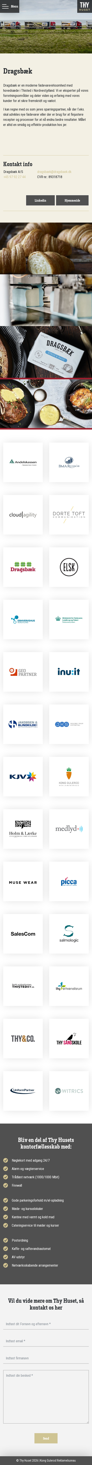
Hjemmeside (72, 200)
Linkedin (40, 200)
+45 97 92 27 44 (14, 177)
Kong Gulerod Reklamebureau (58, 1460)
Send (46, 1438)
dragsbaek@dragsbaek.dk (54, 172)
